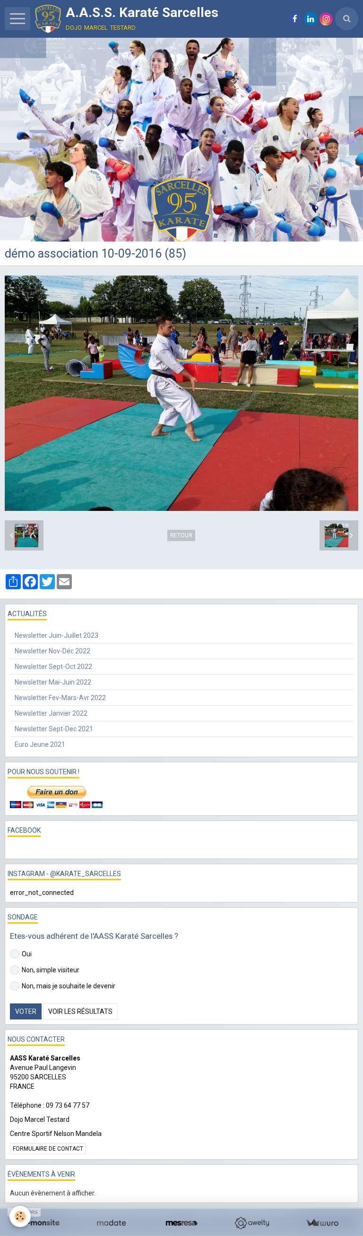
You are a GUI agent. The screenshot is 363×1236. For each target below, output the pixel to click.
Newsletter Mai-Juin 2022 (53, 682)
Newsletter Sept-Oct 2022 (53, 666)
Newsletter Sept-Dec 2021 (54, 729)
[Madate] (111, 1223)
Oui (27, 954)
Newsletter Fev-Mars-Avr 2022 (60, 698)
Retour (181, 535)
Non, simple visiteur (50, 970)
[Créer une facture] (322, 1223)
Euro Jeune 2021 (40, 744)
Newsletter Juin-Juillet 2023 (56, 635)
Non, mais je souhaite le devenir (68, 986)
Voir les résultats (80, 1011)
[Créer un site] (40, 1223)
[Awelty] (251, 1223)
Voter (25, 1011)
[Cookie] (20, 1216)
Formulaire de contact (48, 1148)
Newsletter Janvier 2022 (51, 713)
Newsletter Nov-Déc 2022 (52, 651)
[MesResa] (181, 1223)
